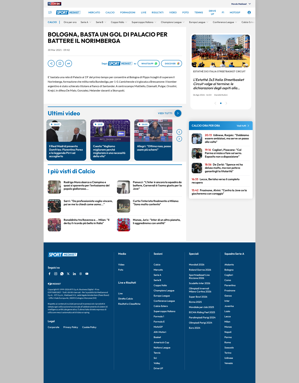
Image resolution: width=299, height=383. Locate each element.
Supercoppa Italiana (164, 311)
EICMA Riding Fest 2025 (202, 312)
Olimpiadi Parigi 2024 (200, 322)
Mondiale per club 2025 (201, 307)
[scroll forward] (179, 139)
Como (227, 280)
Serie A (157, 274)
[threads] (80, 273)
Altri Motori (160, 332)
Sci (155, 357)
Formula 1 (159, 316)
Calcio (157, 264)
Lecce (227, 316)
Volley (157, 363)
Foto (120, 269)
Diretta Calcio (125, 298)
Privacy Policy (70, 327)
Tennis (157, 352)
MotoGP (158, 326)
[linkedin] (74, 273)
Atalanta (229, 264)
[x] (68, 273)
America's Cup (161, 342)
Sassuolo (229, 347)
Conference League (164, 300)
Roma (227, 342)
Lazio (227, 311)
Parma (228, 337)
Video (121, 264)
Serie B (157, 280)
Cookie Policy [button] (89, 327)
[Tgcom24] (54, 4)
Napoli (227, 332)
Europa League (162, 295)
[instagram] (55, 273)
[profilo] (249, 12)
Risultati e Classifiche (129, 303)
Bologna (228, 269)
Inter (227, 300)
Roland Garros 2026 (200, 269)
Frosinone (229, 290)
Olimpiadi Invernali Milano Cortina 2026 (200, 290)
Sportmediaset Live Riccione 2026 (199, 276)
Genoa (228, 295)
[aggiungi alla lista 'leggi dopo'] (60, 63)
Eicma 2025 (195, 301)
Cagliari (228, 274)
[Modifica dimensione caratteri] (68, 63)
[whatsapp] (62, 273)
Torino (227, 352)
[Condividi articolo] (51, 63)
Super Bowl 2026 (198, 296)
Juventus (229, 306)
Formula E (159, 321)
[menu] (50, 12)
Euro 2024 (194, 327)
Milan (227, 321)
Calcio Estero (161, 306)
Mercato (158, 269)
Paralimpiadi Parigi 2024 (202, 317)
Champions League (164, 290)
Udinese (228, 357)
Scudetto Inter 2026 (199, 283)
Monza (228, 326)
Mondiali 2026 (196, 264)
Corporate (53, 327)
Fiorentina (229, 285)
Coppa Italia (160, 285)
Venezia (228, 363)
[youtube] (87, 273)
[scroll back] (179, 132)
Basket (157, 337)
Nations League (162, 347)
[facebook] (49, 273)
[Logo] (68, 12)
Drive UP (158, 368)
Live (120, 293)
